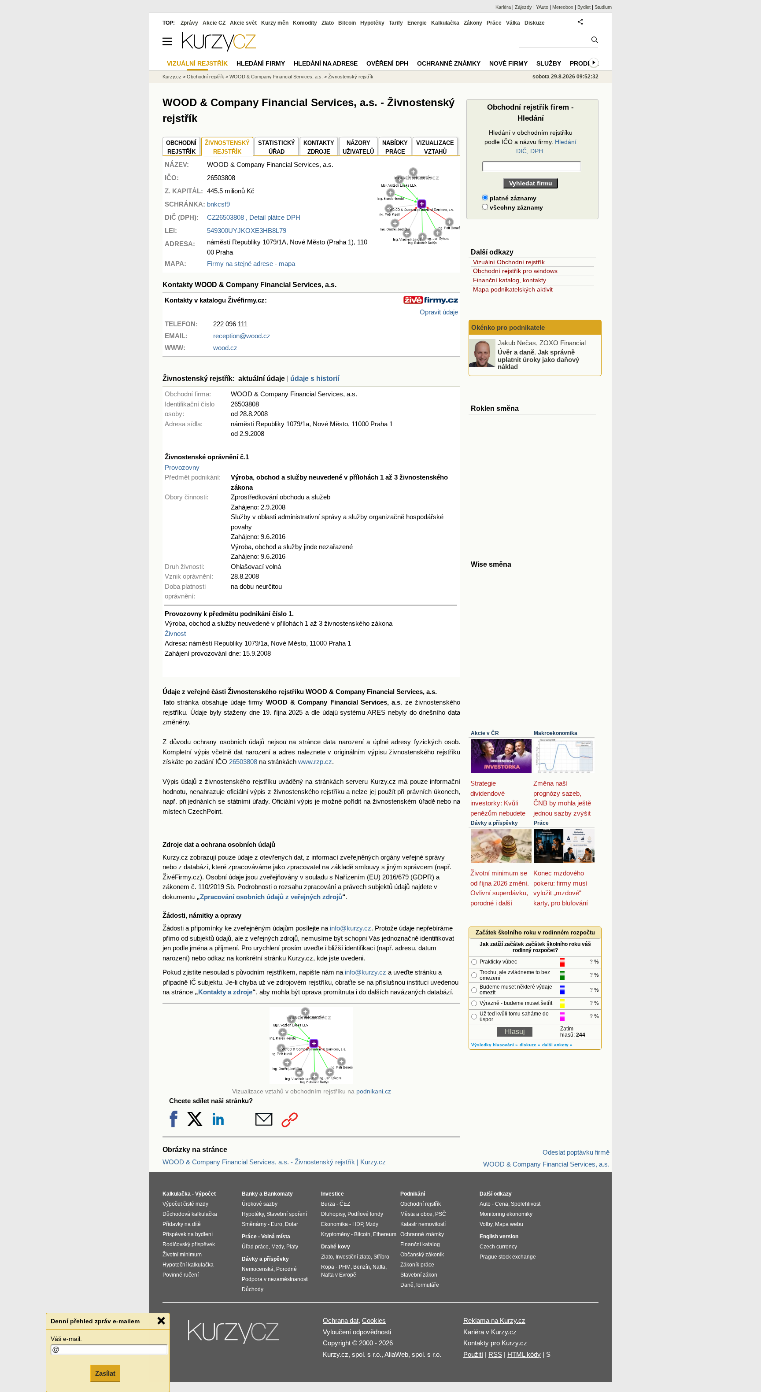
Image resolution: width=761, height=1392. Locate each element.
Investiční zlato (353, 1257)
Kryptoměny (335, 1234)
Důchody (252, 1289)
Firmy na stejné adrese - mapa (251, 263)
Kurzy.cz (172, 76)
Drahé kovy (335, 1247)
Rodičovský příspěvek (189, 1244)
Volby (486, 1224)
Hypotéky (372, 23)
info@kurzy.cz (350, 928)
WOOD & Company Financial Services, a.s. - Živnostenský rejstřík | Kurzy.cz (274, 1162)
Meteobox (562, 7)
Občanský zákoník (422, 1255)
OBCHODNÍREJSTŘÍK (181, 147)
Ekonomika (334, 1224)
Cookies (374, 1320)
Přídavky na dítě (182, 1224)
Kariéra (503, 7)
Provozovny (182, 467)
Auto (485, 1204)
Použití (473, 1354)
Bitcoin (347, 23)
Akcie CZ (214, 23)
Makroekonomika (555, 733)
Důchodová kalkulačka (190, 1214)
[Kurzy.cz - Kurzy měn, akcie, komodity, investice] (219, 49)
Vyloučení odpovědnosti (357, 1332)
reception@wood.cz (241, 336)
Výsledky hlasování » (494, 1044)
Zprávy (189, 23)
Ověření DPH (387, 63)
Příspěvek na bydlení (188, 1234)
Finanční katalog (420, 1244)
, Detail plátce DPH (253, 217)
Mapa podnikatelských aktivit (513, 289)
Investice (332, 1194)
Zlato (327, 23)
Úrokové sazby (259, 1204)
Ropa (327, 1267)
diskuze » (530, 1044)
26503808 (243, 761)
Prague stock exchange (508, 1257)
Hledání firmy (260, 63)
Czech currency (498, 1247)
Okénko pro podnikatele (508, 327)
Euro (276, 1224)
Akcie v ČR (485, 733)
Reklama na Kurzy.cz (494, 1320)
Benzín (361, 1267)
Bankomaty (278, 1194)
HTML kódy (524, 1354)
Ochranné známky (448, 63)
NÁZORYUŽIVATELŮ (358, 147)
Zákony (473, 23)
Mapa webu (509, 1224)
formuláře (427, 1285)
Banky (250, 1194)
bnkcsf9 (218, 204)
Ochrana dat (340, 1320)
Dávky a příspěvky (494, 823)
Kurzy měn (274, 23)
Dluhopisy (333, 1214)
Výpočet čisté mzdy (185, 1204)
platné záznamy (512, 198)
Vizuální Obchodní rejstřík (509, 262)
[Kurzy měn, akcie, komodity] (234, 1335)
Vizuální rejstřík (197, 63)
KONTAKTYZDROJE (318, 147)
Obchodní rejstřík (205, 76)
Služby (548, 63)
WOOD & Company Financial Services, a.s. (276, 76)
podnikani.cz (373, 1091)
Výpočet (205, 1194)
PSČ (440, 1214)
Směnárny (254, 1224)
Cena (501, 1204)
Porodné (286, 1269)
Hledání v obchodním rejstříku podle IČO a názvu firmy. (530, 142)
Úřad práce (255, 1247)
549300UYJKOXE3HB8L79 (246, 230)
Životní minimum (182, 1255)
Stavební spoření (286, 1214)
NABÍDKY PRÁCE (395, 147)
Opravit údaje (439, 312)
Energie (417, 23)
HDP (357, 1224)
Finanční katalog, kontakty (509, 280)
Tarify (396, 23)
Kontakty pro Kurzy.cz (495, 1343)
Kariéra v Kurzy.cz (490, 1332)
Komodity (305, 23)
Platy (292, 1247)
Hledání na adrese (326, 63)
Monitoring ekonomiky (506, 1214)
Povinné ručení (181, 1275)
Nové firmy (508, 63)
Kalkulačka (445, 23)
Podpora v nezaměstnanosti (275, 1279)
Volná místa (275, 1236)
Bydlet (584, 7)
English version (499, 1236)
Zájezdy (523, 7)
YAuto (542, 7)
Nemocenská (257, 1269)
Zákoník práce (417, 1265)
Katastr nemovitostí (423, 1224)
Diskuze (535, 23)
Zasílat (105, 1373)
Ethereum (384, 1234)
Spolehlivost (525, 1204)
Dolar (291, 1224)
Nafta (379, 1267)
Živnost (175, 633)
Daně (407, 1285)
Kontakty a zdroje (225, 992)
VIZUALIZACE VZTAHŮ (435, 147)
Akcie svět (243, 23)
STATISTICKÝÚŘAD (276, 147)
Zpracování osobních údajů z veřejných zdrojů (271, 897)
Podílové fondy (365, 1214)
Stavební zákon (418, 1275)
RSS (495, 1354)
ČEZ (345, 1204)
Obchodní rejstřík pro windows (515, 270)
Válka (513, 23)
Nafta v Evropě (338, 1275)
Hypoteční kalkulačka (188, 1265)
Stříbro (381, 1257)
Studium (603, 7)
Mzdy (277, 1247)
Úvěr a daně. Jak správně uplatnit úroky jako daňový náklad (538, 359)
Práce (541, 823)
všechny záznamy (515, 207)
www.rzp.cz (315, 761)
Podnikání (412, 1194)
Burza (328, 1204)
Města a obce (416, 1214)
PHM (345, 1267)
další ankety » (557, 1044)
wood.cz (225, 347)
